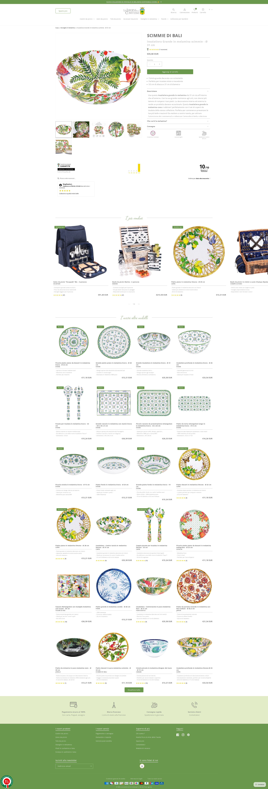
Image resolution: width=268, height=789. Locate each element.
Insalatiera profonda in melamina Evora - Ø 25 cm (194, 364)
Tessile (163, 19)
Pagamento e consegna (104, 734)
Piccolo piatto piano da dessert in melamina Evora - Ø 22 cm (72, 364)
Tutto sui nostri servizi (155, 779)
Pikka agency (148, 787)
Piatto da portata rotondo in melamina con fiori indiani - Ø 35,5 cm (193, 608)
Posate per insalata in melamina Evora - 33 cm (72, 425)
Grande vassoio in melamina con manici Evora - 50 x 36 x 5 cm (114, 425)
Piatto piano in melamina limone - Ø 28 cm (188, 282)
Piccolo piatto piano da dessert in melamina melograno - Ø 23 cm (193, 546)
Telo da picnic (60, 741)
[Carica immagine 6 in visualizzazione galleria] (63, 147)
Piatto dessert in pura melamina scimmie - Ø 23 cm (113, 669)
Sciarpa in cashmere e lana (65, 752)
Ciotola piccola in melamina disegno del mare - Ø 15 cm (154, 669)
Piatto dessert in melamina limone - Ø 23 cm (193, 485)
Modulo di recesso (143, 748)
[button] (87, 20)
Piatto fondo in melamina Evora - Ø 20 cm (112, 485)
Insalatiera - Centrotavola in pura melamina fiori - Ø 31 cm (153, 608)
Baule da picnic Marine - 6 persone (125, 282)
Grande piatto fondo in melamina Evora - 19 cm (153, 486)
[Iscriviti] (90, 766)
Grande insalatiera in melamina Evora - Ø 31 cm (153, 364)
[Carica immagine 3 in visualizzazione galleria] (98, 129)
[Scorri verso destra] (138, 304)
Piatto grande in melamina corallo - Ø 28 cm (113, 607)
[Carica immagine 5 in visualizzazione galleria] (133, 129)
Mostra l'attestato (66, 169)
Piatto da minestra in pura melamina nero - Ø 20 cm (73, 669)
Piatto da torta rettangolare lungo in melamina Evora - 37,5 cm (190, 425)
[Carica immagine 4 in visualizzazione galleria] (116, 129)
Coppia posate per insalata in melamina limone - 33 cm (151, 546)
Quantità (150, 60)
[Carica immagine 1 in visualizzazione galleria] (63, 129)
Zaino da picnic (61, 737)
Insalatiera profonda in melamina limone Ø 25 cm (194, 669)
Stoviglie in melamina (149, 19)
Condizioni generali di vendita (115, 779)
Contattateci (140, 745)
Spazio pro (63, 11)
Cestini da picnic (86, 19)
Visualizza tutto (134, 690)
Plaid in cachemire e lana (65, 748)
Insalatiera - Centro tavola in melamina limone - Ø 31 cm (111, 546)
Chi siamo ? (140, 734)
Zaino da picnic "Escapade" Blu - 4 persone (70, 282)
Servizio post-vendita (104, 741)
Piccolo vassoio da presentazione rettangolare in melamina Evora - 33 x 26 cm (154, 425)
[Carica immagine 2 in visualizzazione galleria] (81, 129)
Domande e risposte (103, 737)
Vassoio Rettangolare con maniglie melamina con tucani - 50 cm (73, 608)
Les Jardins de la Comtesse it (130, 787)
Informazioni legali (136, 779)
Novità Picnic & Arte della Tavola (148, 737)
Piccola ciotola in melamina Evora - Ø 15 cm (72, 485)
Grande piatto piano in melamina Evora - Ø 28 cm (114, 364)
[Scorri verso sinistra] (129, 304)
